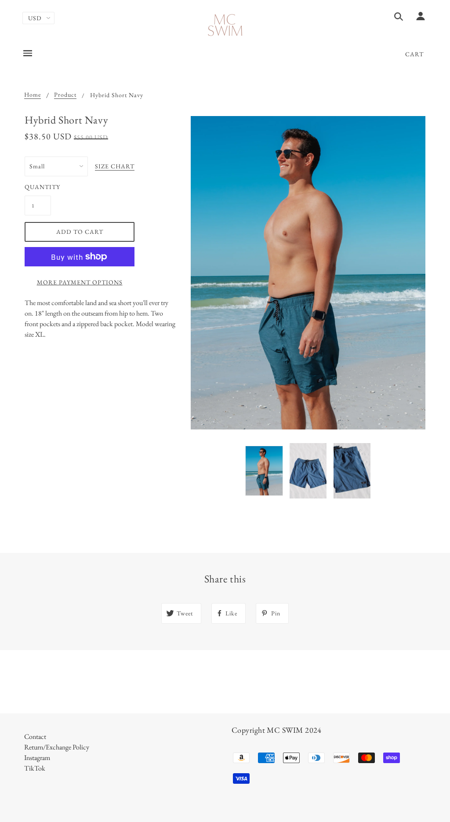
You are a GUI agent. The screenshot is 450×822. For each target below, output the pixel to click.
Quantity (38, 187)
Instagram (37, 757)
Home (32, 94)
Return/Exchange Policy (56, 747)
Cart (414, 54)
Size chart (114, 166)
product (65, 94)
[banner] (225, 25)
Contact (35, 736)
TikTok (34, 768)
